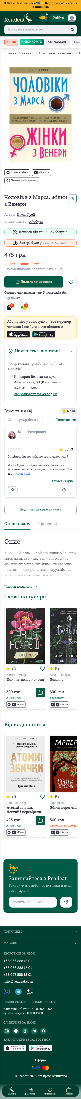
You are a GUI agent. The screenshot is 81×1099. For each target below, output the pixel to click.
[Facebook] (43, 1031)
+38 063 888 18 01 (17, 968)
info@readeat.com (18, 981)
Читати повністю (18, 587)
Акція (11, 42)
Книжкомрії (31, 42)
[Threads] (16, 1031)
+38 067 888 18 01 (17, 975)
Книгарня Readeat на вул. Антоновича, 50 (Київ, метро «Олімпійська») (37, 382)
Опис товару (17, 524)
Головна (10, 53)
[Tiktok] (25, 1031)
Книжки (27, 53)
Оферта (40, 1060)
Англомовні (58, 42)
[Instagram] (7, 1031)
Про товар (48, 524)
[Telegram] (34, 1031)
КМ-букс (36, 221)
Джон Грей (26, 215)
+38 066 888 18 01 (17, 961)
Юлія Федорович (32, 432)
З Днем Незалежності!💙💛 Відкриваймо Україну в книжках (40, 5)
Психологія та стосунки (56, 53)
